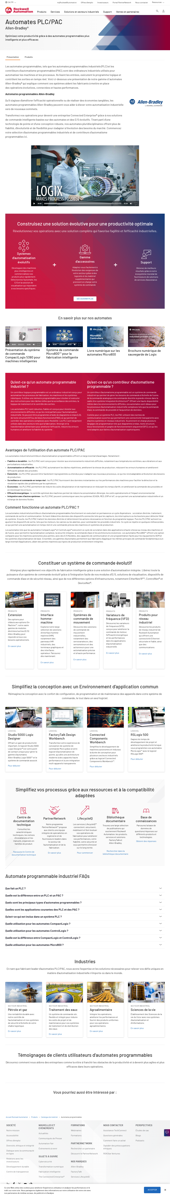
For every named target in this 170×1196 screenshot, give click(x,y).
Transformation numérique (51, 1167)
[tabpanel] (85, 583)
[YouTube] (25, 1183)
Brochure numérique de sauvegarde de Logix (146, 329)
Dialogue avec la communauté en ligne (20, 1152)
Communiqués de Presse (50, 1138)
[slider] (82, 203)
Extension (10, 593)
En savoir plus (54, 853)
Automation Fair (46, 1143)
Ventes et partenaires (127, 12)
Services (55, 12)
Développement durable (17, 1167)
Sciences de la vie (136, 983)
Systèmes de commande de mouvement (83, 595)
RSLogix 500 (134, 708)
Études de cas (142, 1130)
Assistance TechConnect (115, 1130)
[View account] (163, 11)
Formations (76, 1136)
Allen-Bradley (77, 1167)
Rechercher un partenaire (83, 1149)
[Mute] (131, 203)
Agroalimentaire (94, 983)
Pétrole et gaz (11, 983)
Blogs (138, 1136)
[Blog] (31, 1183)
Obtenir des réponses (146, 841)
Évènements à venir (48, 1149)
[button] (85, 176)
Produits (41, 12)
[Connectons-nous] (167, 1132)
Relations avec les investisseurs (14, 1160)
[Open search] (157, 11)
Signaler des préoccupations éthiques (116, 1147)
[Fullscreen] (136, 203)
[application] (85, 175)
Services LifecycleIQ (80, 1177)
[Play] (34, 203)
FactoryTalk (76, 1172)
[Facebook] (14, 1183)
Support (107, 12)
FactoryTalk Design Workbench (60, 708)
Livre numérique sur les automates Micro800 (103, 329)
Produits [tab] (29, 57)
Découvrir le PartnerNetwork (84, 1154)
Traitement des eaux (55, 983)
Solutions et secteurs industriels (81, 12)
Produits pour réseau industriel (146, 595)
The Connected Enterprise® (51, 1177)
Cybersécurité (45, 1162)
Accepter (152, 1190)
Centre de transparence (17, 1172)
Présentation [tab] (13, 57)
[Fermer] (165, 1190)
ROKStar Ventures (111, 1154)
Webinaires (76, 1130)
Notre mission (13, 1130)
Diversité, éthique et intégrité (20, 1146)
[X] (19, 1183)
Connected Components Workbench (104, 708)
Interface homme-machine (50, 593)
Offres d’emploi (13, 1141)
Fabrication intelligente (49, 1172)
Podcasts (140, 1141)
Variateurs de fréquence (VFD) (117, 593)
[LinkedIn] (8, 1183)
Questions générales (113, 1136)
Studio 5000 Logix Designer (18, 708)
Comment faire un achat (114, 1141)
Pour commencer (85, 853)
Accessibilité (12, 1136)
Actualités (43, 1133)
